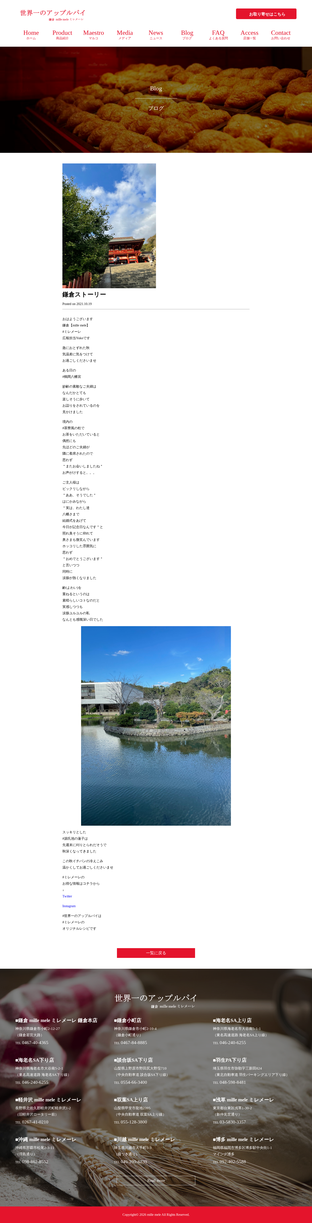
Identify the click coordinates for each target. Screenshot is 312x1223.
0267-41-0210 (35, 1122)
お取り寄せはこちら (267, 14)
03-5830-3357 (233, 1122)
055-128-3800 (134, 1122)
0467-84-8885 (134, 1042)
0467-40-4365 (35, 1042)
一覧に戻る (156, 953)
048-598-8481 (233, 1082)
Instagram (69, 906)
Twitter (67, 896)
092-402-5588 (233, 1161)
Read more (156, 1180)
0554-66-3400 (134, 1082)
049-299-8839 (134, 1161)
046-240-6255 (233, 1042)
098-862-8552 (35, 1161)
